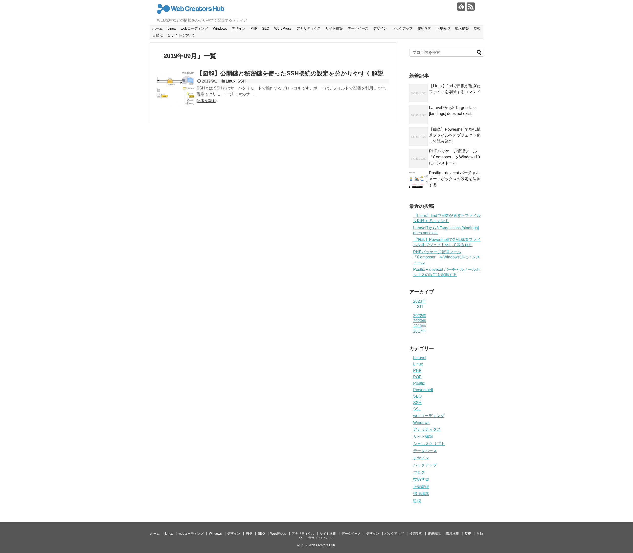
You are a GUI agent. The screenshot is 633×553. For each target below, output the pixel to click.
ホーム (157, 28)
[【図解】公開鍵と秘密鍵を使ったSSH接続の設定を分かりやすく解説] (175, 88)
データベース (358, 28)
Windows (220, 28)
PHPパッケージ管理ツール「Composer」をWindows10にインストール (454, 157)
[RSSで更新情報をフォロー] (471, 6)
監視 (477, 28)
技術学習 (424, 28)
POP (417, 377)
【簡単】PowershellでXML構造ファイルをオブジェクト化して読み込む (455, 135)
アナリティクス (308, 28)
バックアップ (402, 28)
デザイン (239, 28)
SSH (241, 81)
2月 (420, 306)
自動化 (157, 35)
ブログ (419, 472)
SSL (417, 409)
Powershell (423, 390)
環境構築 (462, 28)
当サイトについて (181, 35)
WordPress (283, 28)
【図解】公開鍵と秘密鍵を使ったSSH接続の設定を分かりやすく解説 (290, 73)
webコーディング (194, 28)
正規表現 (443, 28)
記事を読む (206, 101)
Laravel (419, 358)
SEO (265, 28)
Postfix (419, 383)
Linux (171, 28)
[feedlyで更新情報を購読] (461, 6)
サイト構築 (334, 28)
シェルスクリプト (429, 444)
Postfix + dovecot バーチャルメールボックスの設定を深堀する (454, 179)
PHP (253, 28)
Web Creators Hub (322, 545)
